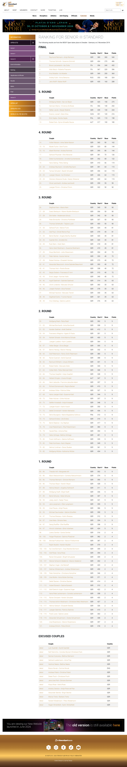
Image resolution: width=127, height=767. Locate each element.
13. (40, 122)
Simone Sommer (66, 680)
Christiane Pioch (63, 676)
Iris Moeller (63, 73)
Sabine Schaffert (70, 512)
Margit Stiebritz (65, 110)
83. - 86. (42, 471)
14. (40, 142)
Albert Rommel (54, 151)
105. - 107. (43, 561)
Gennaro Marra (54, 106)
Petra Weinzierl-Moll (65, 370)
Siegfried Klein (54, 207)
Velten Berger (53, 346)
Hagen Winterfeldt (54, 705)
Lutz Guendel (53, 648)
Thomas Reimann (55, 480)
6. (40, 77)
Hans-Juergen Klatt (56, 394)
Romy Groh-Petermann (69, 354)
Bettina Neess (65, 664)
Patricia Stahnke (68, 610)
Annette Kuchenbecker (72, 159)
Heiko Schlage (54, 435)
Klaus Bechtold (54, 252)
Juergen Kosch (54, 407)
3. (40, 65)
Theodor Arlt (53, 471)
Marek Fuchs (53, 146)
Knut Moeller (53, 73)
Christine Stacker (66, 581)
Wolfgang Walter (55, 102)
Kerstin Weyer (66, 484)
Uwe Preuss (53, 508)
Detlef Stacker (54, 581)
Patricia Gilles (65, 390)
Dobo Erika (64, 114)
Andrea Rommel (66, 151)
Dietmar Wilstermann (56, 569)
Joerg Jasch (53, 500)
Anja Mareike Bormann (71, 549)
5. (40, 73)
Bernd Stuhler (54, 236)
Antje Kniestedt (67, 402)
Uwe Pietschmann (55, 427)
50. (40, 321)
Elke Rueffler (64, 524)
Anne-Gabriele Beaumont (74, 264)
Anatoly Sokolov (54, 688)
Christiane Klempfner (69, 573)
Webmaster (78, 755)
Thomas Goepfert (55, 374)
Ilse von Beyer (67, 102)
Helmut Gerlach (54, 606)
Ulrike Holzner (65, 398)
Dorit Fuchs (63, 146)
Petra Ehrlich (65, 626)
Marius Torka (53, 697)
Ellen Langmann (67, 504)
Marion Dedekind (75, 561)
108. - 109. (43, 573)
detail (41, 648)
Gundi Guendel (64, 648)
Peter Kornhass (54, 443)
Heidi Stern (61, 244)
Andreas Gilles (54, 390)
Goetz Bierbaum (54, 211)
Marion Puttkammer (72, 541)
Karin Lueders (67, 341)
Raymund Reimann (56, 57)
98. (40, 532)
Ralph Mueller (54, 545)
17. (40, 155)
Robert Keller (53, 366)
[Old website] (64, 725)
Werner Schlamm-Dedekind (58, 561)
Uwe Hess (52, 520)
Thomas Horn (54, 268)
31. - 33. (42, 228)
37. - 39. (42, 252)
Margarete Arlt (64, 471)
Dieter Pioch (52, 676)
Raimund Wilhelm (55, 362)
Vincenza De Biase (67, 106)
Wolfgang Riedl (54, 321)
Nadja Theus (63, 500)
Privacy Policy (69, 755)
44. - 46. (42, 280)
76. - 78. (42, 427)
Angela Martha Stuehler (68, 236)
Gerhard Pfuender (55, 155)
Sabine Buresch (66, 585)
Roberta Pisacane (64, 69)
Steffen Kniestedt (55, 402)
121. (40, 626)
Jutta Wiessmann (67, 252)
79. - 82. (42, 439)
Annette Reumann (69, 167)
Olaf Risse (52, 553)
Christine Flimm (66, 187)
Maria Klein (64, 207)
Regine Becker (70, 386)
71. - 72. (42, 407)
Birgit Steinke (66, 693)
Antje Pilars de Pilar (68, 688)
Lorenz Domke (54, 532)
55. (40, 341)
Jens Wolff (53, 82)
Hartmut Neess (53, 664)
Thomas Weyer (54, 484)
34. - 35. (42, 240)
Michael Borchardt (55, 325)
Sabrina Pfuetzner (68, 536)
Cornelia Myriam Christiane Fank (70, 652)
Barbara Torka (64, 697)
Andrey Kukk (53, 77)
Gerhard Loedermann (55, 660)
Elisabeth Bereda (67, 606)
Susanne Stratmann (73, 248)
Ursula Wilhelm (68, 362)
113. (40, 593)
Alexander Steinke (54, 693)
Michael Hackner (55, 293)
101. (40, 545)
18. (40, 159)
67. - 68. (42, 390)
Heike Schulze (65, 496)
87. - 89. (42, 488)
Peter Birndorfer (54, 220)
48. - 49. (42, 297)
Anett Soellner (66, 329)
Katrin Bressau (67, 516)
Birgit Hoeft (65, 492)
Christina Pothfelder (68, 220)
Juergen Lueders (55, 341)
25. (40, 187)
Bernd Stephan (54, 423)
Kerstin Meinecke (68, 411)
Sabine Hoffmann (68, 439)
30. (40, 224)
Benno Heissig (54, 350)
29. (40, 220)
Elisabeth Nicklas (67, 260)
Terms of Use (61, 755)
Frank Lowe (53, 614)
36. (40, 248)
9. (40, 106)
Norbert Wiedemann (55, 701)
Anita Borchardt (68, 325)
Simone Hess (62, 520)
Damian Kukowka (54, 656)
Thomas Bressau (55, 516)
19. (40, 163)
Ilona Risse (61, 553)
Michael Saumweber (56, 512)
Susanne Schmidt (69, 61)
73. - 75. (42, 415)
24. (40, 183)
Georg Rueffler (54, 524)
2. (40, 61)
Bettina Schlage (65, 435)
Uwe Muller (53, 577)
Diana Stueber (67, 447)
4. (40, 69)
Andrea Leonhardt (68, 183)
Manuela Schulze (67, 285)
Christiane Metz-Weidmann (78, 602)
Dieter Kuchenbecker (56, 159)
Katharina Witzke (68, 451)
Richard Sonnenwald (56, 386)
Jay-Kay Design (68, 760)
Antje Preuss (63, 508)
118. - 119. (43, 614)
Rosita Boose (64, 268)
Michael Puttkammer (56, 541)
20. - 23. (42, 167)
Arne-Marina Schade (68, 337)
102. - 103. (43, 549)
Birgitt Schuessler (69, 557)
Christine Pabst (65, 672)
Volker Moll (53, 370)
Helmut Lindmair (55, 447)
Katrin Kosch (65, 407)
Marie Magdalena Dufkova (71, 415)
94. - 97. (42, 516)
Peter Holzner (54, 398)
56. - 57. (42, 346)
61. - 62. (42, 366)
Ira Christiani (65, 175)
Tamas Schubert (55, 171)
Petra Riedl (65, 321)
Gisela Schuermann (73, 618)
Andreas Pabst (53, 672)
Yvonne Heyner (66, 297)
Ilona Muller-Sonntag (65, 577)
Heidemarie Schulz (63, 215)
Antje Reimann (69, 57)
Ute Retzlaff (65, 565)
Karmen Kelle (63, 276)
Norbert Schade (54, 337)
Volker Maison (54, 142)
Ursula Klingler (66, 378)
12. (40, 118)
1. (40, 57)
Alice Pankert (66, 289)
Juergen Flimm (54, 187)
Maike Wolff (62, 82)
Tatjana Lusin (69, 224)
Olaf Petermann (54, 354)
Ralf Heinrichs (53, 652)
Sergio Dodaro (54, 272)
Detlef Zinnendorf (55, 411)
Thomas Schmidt (55, 61)
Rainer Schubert (54, 597)
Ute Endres (65, 419)
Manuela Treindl (68, 293)
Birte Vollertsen (68, 528)
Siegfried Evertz (54, 297)
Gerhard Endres (54, 419)
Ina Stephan (65, 423)
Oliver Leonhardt (55, 183)
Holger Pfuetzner (55, 536)
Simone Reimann (69, 480)
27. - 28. (42, 211)
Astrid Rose (61, 684)
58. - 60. (42, 354)
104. (40, 557)
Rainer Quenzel (54, 358)
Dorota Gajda (62, 118)
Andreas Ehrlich (54, 626)
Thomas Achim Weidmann (58, 602)
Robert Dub (53, 122)
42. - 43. (42, 272)
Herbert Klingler (54, 378)
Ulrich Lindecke (54, 285)
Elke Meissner (67, 155)
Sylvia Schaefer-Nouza (66, 122)
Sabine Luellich (65, 301)
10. (40, 110)
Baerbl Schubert (67, 171)
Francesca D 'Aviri (66, 272)
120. (40, 622)
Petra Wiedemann (70, 701)
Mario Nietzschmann (56, 476)
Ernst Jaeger (53, 276)
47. (40, 293)
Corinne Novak (64, 668)
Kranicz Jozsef (54, 114)
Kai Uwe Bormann (55, 549)
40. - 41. (42, 264)
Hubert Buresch (54, 585)
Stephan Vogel (54, 565)
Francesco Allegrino (56, 333)
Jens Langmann (55, 504)
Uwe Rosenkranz (55, 622)
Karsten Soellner (55, 329)
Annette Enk (63, 240)
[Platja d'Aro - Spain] (64, 25)
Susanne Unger (69, 589)
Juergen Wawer (54, 175)
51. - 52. (42, 325)
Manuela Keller (64, 366)
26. (40, 207)
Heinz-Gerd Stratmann (57, 248)
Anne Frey (67, 660)
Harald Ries (53, 431)
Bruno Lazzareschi (55, 65)
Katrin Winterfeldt (68, 705)
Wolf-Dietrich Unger (56, 589)
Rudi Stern (52, 244)
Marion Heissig (66, 350)
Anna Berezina (64, 77)
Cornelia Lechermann (74, 593)
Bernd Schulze (54, 496)
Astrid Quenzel (66, 358)
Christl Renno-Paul (63, 232)
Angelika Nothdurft (67, 488)
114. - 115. (43, 597)
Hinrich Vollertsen (55, 528)
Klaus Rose (52, 684)
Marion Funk (64, 228)
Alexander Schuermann (57, 618)
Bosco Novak (53, 668)
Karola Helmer (64, 256)
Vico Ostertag (54, 301)
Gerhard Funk (54, 228)
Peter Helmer (53, 256)
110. (40, 581)
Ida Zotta (66, 65)
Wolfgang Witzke (55, 451)
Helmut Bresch (54, 488)
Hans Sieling (53, 163)
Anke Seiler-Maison (67, 142)
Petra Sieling (63, 163)
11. (40, 114)
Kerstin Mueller (65, 545)
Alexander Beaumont (56, 264)
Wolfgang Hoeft (54, 492)
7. (40, 82)
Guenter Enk (53, 240)
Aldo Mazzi (53, 69)
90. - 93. (42, 500)
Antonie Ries (63, 431)
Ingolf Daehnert (54, 280)
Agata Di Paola (69, 333)
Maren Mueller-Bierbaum (70, 211)
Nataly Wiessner (73, 179)
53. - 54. (42, 333)
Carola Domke (65, 532)
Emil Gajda (53, 118)
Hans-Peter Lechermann (57, 593)
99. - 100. (42, 536)
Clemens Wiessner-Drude (58, 179)
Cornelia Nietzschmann (73, 476)
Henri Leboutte (54, 382)
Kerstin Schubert (67, 597)
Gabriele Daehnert (67, 280)
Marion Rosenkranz (69, 622)
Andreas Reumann (55, 167)
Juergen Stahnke (55, 610)
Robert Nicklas (54, 260)
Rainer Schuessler (55, 557)
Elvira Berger (64, 346)
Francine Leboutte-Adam (69, 382)
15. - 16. (42, 146)
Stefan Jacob (53, 110)
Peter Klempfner (54, 573)
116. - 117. (43, 606)
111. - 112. (43, 585)
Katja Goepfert (68, 374)
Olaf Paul (52, 232)
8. (40, 102)
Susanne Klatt (69, 394)
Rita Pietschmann (69, 427)
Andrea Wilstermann (72, 569)
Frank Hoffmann (55, 439)
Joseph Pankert (54, 289)
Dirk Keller (52, 215)
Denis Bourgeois (55, 415)
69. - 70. (42, 398)
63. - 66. (42, 374)
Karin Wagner (66, 443)
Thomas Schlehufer (56, 224)
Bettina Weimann (68, 656)
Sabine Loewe (63, 614)
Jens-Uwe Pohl (53, 680)
